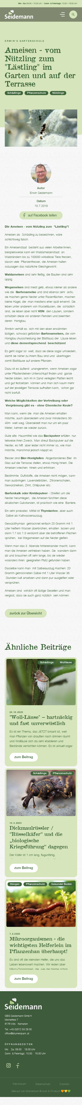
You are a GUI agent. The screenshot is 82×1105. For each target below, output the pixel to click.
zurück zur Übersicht (26, 613)
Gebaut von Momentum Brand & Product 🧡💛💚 (41, 1090)
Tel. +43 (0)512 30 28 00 (18, 1029)
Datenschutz (43, 1083)
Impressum (19, 1083)
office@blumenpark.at (17, 1033)
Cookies (64, 1083)
